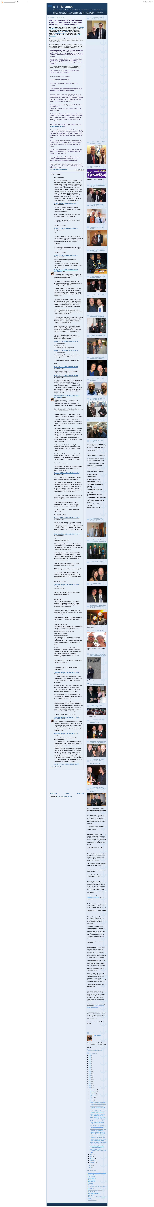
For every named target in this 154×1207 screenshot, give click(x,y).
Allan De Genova (63, 31)
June (91, 1101)
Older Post (80, 793)
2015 (90, 1073)
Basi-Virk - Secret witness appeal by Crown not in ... (97, 1136)
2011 (90, 1081)
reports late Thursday (56, 126)
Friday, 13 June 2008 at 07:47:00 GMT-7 (66, 228)
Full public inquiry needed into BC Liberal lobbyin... (97, 1146)
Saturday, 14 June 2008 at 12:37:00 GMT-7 (66, 518)
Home (67, 793)
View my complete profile (95, 1050)
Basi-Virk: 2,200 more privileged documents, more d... (98, 1151)
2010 (90, 1083)
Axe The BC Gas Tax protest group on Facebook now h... (98, 1103)
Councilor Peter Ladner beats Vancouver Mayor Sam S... (98, 1139)
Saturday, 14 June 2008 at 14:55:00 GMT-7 (66, 534)
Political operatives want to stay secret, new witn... (97, 1126)
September (93, 1095)
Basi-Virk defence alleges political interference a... (97, 1111)
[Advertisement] (59, 781)
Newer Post (53, 793)
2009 (90, 1085)
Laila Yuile (91, 1188)
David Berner (91, 1179)
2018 (90, 1067)
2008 (90, 1087)
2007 (90, 1165)
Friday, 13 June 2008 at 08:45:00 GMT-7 (66, 255)
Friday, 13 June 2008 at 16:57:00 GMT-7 (66, 341)
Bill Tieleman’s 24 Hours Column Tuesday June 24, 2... (97, 1107)
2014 (90, 1075)
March (92, 1158)
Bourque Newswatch (93, 1174)
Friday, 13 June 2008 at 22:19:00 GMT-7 (66, 367)
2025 (90, 1057)
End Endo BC (91, 1181)
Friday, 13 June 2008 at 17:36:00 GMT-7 (66, 350)
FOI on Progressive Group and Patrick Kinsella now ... (98, 1143)
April (91, 1156)
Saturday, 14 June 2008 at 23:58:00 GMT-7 (66, 733)
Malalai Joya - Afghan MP (95, 1190)
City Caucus (91, 1176)
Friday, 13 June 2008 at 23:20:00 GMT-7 (66, 376)
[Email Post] (75, 169)
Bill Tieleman (63, 6)
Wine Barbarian (92, 1200)
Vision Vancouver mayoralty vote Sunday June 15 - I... (97, 1118)
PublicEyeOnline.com (92, 897)
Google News (91, 1185)
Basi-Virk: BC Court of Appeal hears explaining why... (98, 1129)
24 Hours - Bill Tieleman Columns (97, 1173)
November (93, 1091)
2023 (90, 1059)
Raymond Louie (60, 33)
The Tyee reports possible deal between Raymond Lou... (97, 1122)
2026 (90, 1055)
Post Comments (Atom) (65, 796)
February (92, 1160)
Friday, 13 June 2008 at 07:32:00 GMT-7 (66, 203)
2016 (90, 1071)
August (92, 1097)
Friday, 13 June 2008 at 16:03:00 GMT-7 (66, 270)
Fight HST (91, 1183)
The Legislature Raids (94, 1193)
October (92, 1093)
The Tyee (90, 1195)
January (92, 1162)
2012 (90, 1079)
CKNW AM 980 (92, 1178)
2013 (90, 1077)
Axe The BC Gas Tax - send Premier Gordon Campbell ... (98, 1133)
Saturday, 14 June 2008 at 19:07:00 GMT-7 (66, 717)
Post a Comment (56, 766)
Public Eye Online (93, 1191)
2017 (90, 1069)
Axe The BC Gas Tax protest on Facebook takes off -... (97, 1114)
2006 (90, 1167)
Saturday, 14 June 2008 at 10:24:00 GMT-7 (66, 473)
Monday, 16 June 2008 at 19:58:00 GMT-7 (66, 764)
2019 (90, 1065)
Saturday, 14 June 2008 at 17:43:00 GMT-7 (66, 672)
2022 (90, 1061)
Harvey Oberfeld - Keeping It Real (97, 1186)
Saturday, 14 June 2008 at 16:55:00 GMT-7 (66, 584)
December (93, 1089)
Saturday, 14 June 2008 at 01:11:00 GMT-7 (66, 395)
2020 (90, 1063)
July (91, 1099)
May (91, 1154)
